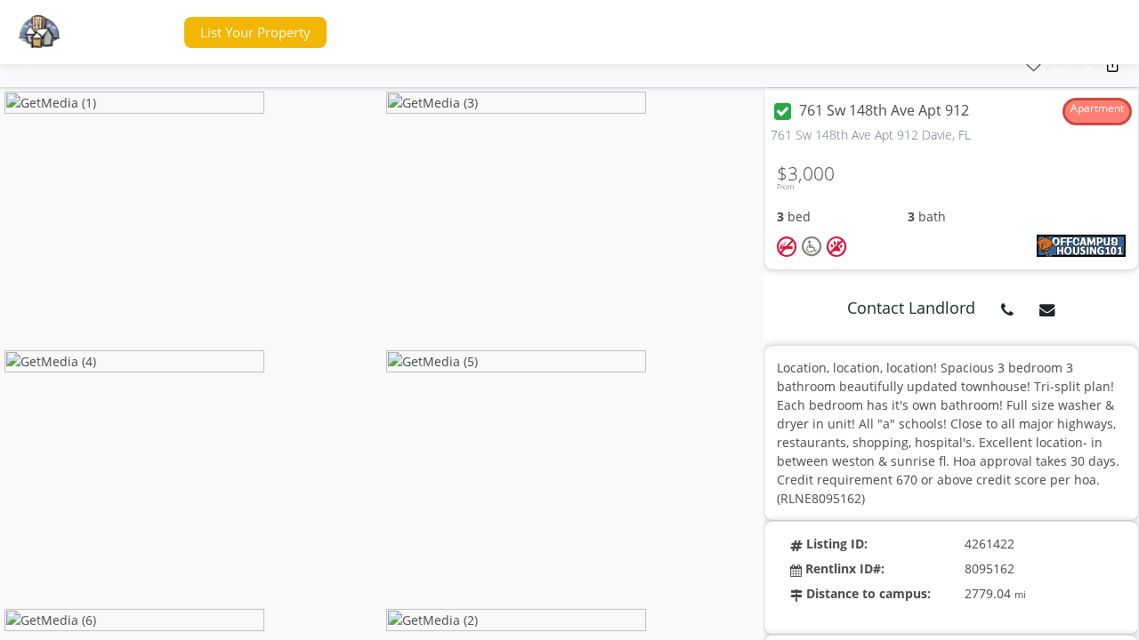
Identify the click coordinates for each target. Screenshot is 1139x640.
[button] (136, 32)
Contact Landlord (911, 307)
